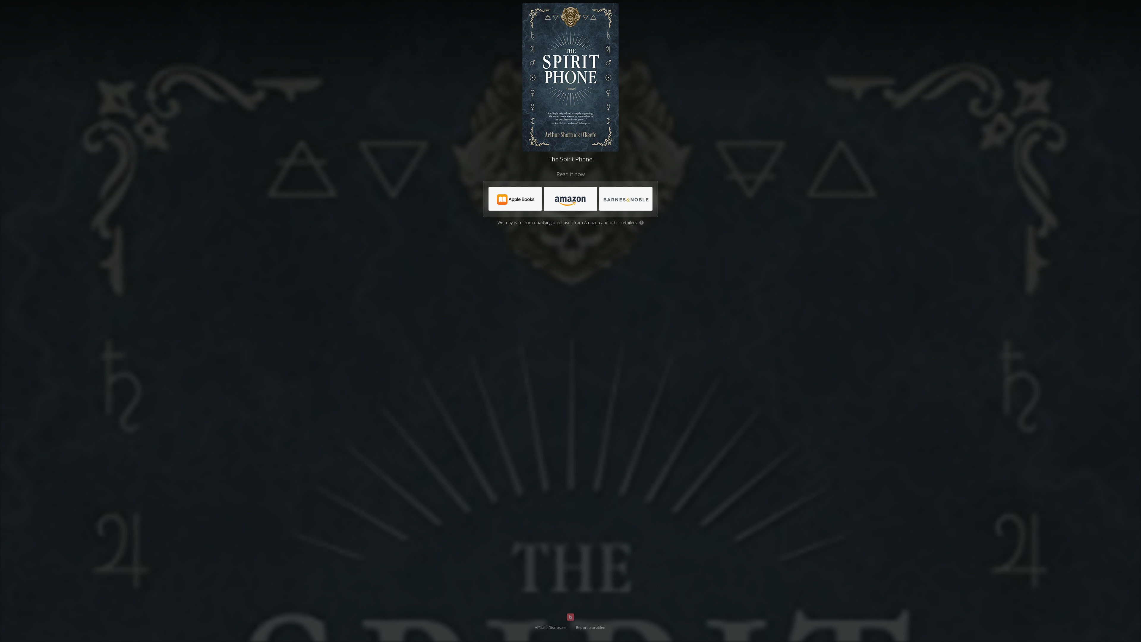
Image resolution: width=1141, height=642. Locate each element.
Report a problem (591, 627)
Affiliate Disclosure (550, 627)
